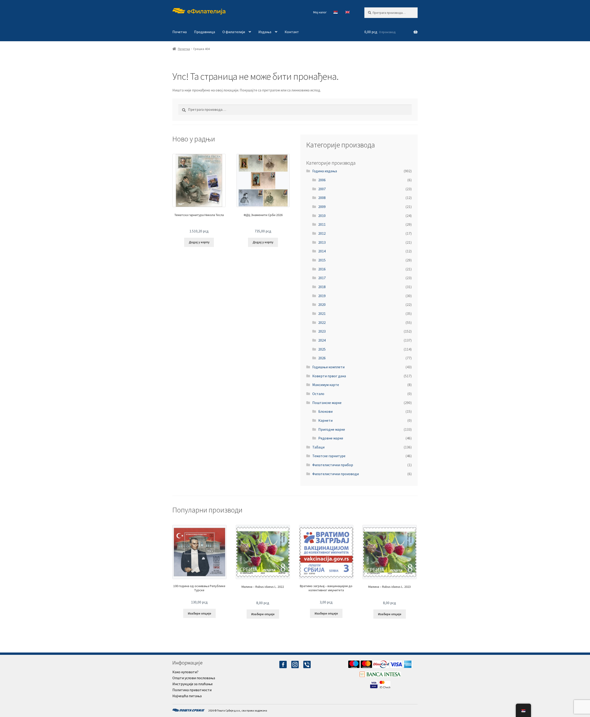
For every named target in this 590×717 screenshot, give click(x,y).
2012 (322, 233)
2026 (322, 358)
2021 (322, 313)
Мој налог (320, 12)
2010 (322, 215)
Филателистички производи (335, 473)
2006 (322, 180)
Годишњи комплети (328, 367)
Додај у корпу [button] (199, 242)
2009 (322, 206)
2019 (322, 295)
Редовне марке (330, 438)
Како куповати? (185, 672)
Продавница (204, 31)
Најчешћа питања (187, 696)
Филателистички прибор (332, 464)
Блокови (325, 411)
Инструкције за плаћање (192, 684)
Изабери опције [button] (199, 613)
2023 (322, 331)
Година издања (324, 171)
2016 (322, 269)
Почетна (179, 31)
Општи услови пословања (193, 678)
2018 (322, 286)
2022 (322, 322)
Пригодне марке (331, 429)
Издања (264, 31)
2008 (322, 197)
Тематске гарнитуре (328, 456)
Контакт (292, 31)
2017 (322, 277)
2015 (322, 260)
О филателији (233, 31)
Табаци (318, 447)
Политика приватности (192, 690)
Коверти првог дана (329, 376)
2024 (322, 340)
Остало (318, 393)
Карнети (325, 420)
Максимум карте (325, 384)
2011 (322, 224)
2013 (322, 242)
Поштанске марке (327, 402)
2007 (322, 189)
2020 (322, 304)
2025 (322, 349)
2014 (322, 251)
